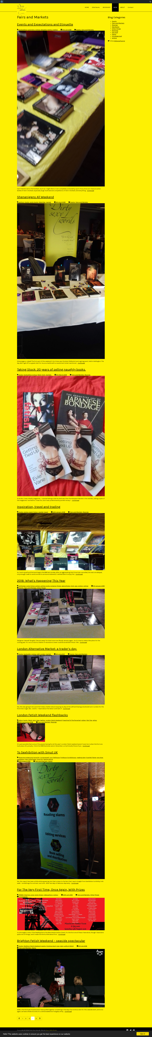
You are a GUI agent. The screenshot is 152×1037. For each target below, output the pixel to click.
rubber (83, 720)
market (48, 202)
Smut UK (40, 759)
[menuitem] (2, 1)
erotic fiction (39, 895)
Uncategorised (117, 36)
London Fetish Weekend (54, 720)
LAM (38, 654)
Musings (87, 375)
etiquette (44, 30)
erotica (37, 30)
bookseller (27, 654)
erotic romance (51, 586)
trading (55, 30)
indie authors (48, 895)
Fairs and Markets (87, 30)
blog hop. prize (29, 895)
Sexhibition (21, 759)
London (42, 654)
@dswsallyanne (119, 41)
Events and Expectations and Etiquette (45, 24)
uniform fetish (69, 946)
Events (78, 30)
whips (95, 720)
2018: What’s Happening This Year (41, 581)
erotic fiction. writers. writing (35, 586)
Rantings (115, 31)
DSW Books (96, 7)
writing (86, 586)
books (27, 202)
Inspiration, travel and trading (38, 507)
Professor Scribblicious (68, 757)
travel (46, 512)
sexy (76, 586)
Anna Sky (36, 757)
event (31, 512)
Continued (90, 191)
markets (48, 375)
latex (38, 720)
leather (42, 720)
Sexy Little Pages (30, 759)
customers (31, 30)
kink (43, 375)
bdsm (21, 720)
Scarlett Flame (91, 757)
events (49, 30)
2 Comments (23, 897)
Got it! (142, 1033)
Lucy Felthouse (55, 757)
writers (80, 586)
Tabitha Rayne (48, 759)
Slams (50, 761)
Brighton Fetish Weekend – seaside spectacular (51, 941)
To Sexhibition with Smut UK (37, 752)
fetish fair (42, 202)
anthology (22, 586)
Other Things (41, 588)
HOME (87, 7)
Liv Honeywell (44, 757)
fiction (35, 512)
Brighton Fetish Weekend (32, 946)
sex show (100, 757)
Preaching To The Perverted (71, 720)
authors (21, 202)
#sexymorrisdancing (26, 757)
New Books (115, 27)
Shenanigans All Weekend (35, 197)
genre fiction (66, 586)
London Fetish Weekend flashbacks (42, 715)
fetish (39, 375)
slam (61, 946)
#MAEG (21, 895)
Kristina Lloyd (51, 946)
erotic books (34, 202)
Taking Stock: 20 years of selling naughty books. (51, 369)
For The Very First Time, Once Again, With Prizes (51, 889)
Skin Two (89, 720)
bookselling (23, 30)
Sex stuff (115, 32)
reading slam (81, 757)
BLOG (115, 7)
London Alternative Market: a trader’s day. (47, 649)
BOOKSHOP (106, 7)
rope (57, 946)
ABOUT (122, 7)
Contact (130, 7)
